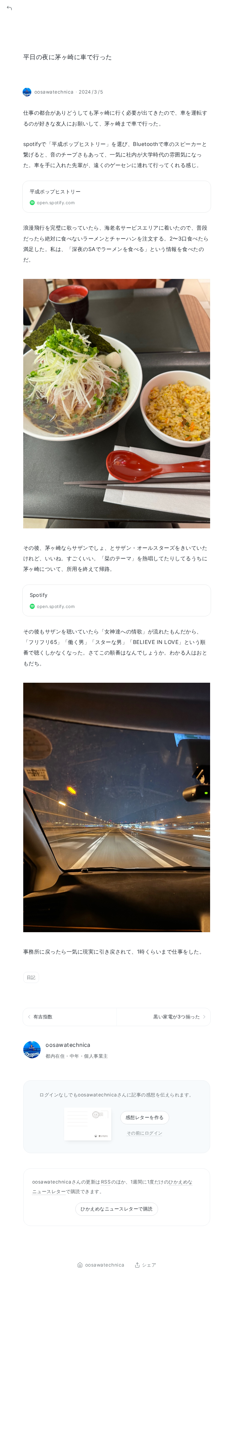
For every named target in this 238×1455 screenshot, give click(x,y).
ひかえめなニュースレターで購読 (116, 1209)
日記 (31, 977)
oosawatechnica (68, 1045)
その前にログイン (145, 1132)
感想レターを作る (145, 1117)
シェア (149, 1265)
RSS (106, 1182)
